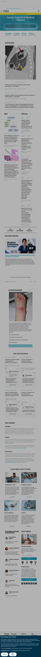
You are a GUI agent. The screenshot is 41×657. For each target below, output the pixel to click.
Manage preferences (5, 650)
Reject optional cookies (12, 654)
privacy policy (7, 648)
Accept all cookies (4, 654)
